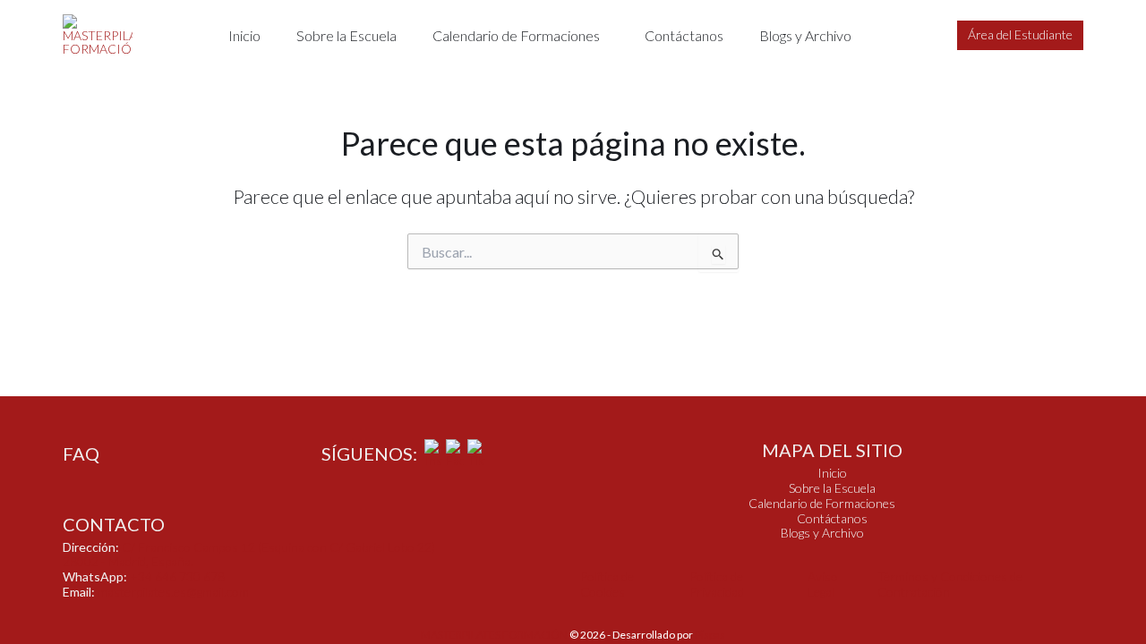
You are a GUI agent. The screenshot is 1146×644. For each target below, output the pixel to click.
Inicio (244, 35)
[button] (521, 35)
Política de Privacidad (716, 584)
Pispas (710, 634)
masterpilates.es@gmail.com (173, 591)
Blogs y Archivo (805, 35)
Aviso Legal (823, 584)
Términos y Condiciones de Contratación (949, 584)
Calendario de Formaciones (516, 35)
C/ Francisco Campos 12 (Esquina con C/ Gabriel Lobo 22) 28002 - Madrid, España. (249, 554)
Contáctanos (684, 35)
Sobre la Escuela (346, 35)
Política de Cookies (607, 584)
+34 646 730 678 (177, 576)
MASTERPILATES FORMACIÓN (494, 634)
